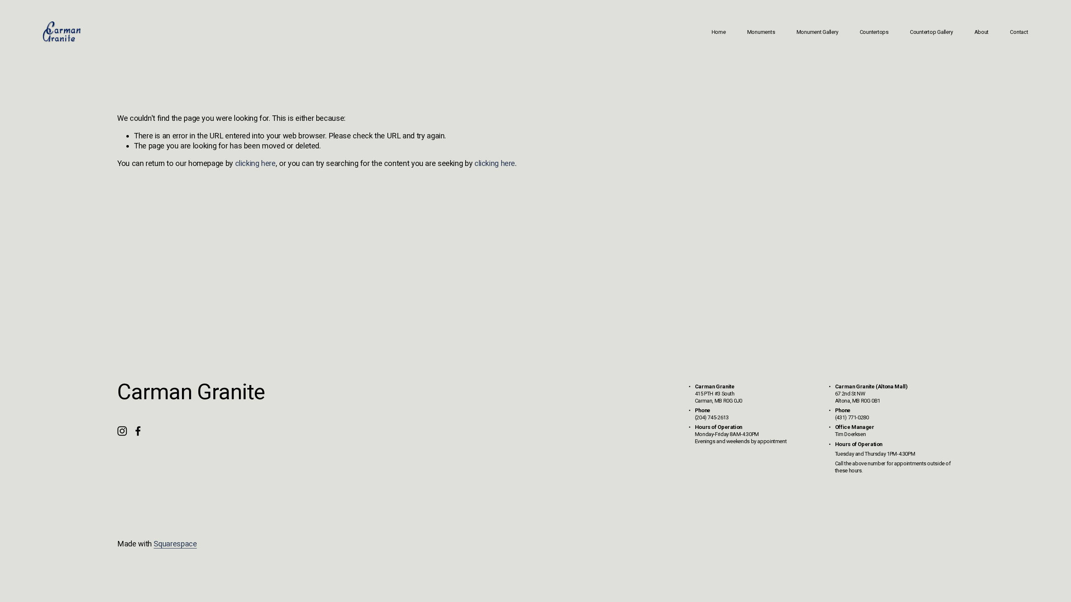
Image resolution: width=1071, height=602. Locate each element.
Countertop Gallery (931, 32)
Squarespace (175, 543)
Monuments (761, 32)
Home (719, 32)
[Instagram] (122, 431)
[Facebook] (138, 431)
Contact (1019, 32)
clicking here (255, 163)
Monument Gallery (817, 32)
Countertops (874, 32)
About (981, 32)
